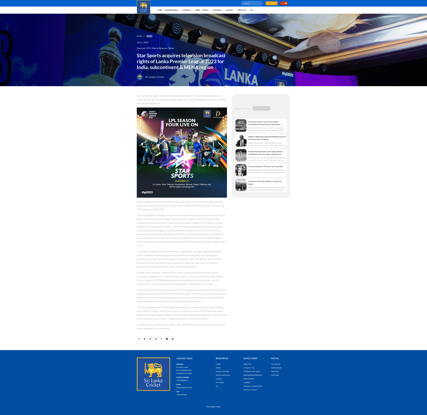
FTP (217, 390)
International (171, 10)
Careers (247, 382)
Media (205, 10)
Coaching (216, 10)
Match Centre (222, 371)
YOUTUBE (275, 375)
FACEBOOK (276, 364)
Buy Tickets (271, 3)
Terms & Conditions (253, 386)
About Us (247, 364)
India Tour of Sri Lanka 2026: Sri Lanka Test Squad (265, 182)
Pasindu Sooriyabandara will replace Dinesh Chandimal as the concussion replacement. (265, 152)
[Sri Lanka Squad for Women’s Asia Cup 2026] (241, 170)
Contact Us (249, 368)
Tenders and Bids (252, 371)
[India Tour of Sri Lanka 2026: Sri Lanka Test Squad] (241, 185)
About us (242, 10)
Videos (219, 379)
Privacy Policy (251, 390)
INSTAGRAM (276, 368)
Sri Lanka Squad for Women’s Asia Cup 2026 (265, 166)
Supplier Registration (253, 375)
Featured (141, 48)
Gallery (229, 10)
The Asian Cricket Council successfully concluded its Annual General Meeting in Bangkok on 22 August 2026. (264, 123)
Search (266, 108)
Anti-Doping (249, 379)
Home (160, 10)
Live (283, 3)
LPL (251, 10)
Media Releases (159, 48)
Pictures (220, 382)
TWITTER (275, 371)
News (197, 10)
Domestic (186, 10)
